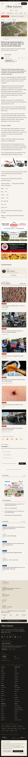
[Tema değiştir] (16, 3)
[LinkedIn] (15, 637)
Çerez (16, 715)
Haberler (23, 728)
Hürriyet (16, 675)
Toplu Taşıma (17, 701)
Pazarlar (16, 699)
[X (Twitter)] (5, 637)
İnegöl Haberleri (10, 13)
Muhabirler (3, 717)
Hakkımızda (3, 705)
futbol (16, 730)
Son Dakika (3, 687)
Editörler (3, 719)
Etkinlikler (3, 699)
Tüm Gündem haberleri (6, 264)
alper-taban (14, 726)
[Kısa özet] (25, 58)
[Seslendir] (22, 58)
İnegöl (2, 669)
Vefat (4, 617)
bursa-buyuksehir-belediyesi (12, 728)
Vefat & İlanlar (17, 687)
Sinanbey (16, 679)
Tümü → (16, 683)
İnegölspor (11, 730)
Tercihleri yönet (22, 753)
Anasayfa (3, 13)
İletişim (2, 713)
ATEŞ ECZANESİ (6, 595)
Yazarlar (2, 715)
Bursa (16, 13)
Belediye (2, 691)
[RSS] (18, 637)
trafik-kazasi (20, 726)
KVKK (16, 713)
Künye (2, 707)
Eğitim (2, 701)
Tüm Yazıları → (14, 275)
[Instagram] (7, 637)
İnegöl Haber (4, 728)
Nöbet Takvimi (12, 649)
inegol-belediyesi (8, 726)
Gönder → (22, 463)
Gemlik (2, 679)
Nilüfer (2, 671)
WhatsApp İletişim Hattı (14, 620)
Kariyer (2, 711)
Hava (15, 693)
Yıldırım (2, 675)
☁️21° (14, 0)
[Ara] (19, 3)
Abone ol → (23, 737)
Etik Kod (16, 711)
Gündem (21, 13)
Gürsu (2, 681)
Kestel (2, 683)
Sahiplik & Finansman (19, 709)
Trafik (16, 695)
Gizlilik (16, 717)
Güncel (3, 730)
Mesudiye (16, 677)
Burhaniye (16, 681)
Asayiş (2, 689)
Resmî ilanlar (17, 689)
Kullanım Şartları (18, 719)
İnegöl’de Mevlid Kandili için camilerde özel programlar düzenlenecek (11, 589)
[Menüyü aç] (2, 3)
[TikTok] (13, 637)
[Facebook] (2, 637)
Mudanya (3, 677)
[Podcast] (20, 637)
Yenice (16, 671)
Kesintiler (16, 697)
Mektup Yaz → (5, 649)
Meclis (2, 693)
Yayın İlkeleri (17, 705)
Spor (25, 13)
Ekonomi (3, 695)
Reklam (2, 709)
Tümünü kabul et (18, 751)
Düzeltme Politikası (18, 707)
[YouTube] (10, 637)
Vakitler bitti (18, 0)
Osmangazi (3, 673)
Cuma (16, 669)
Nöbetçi (16, 691)
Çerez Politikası (16, 747)
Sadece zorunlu (7, 751)
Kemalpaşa (17, 673)
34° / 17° (4, 601)
